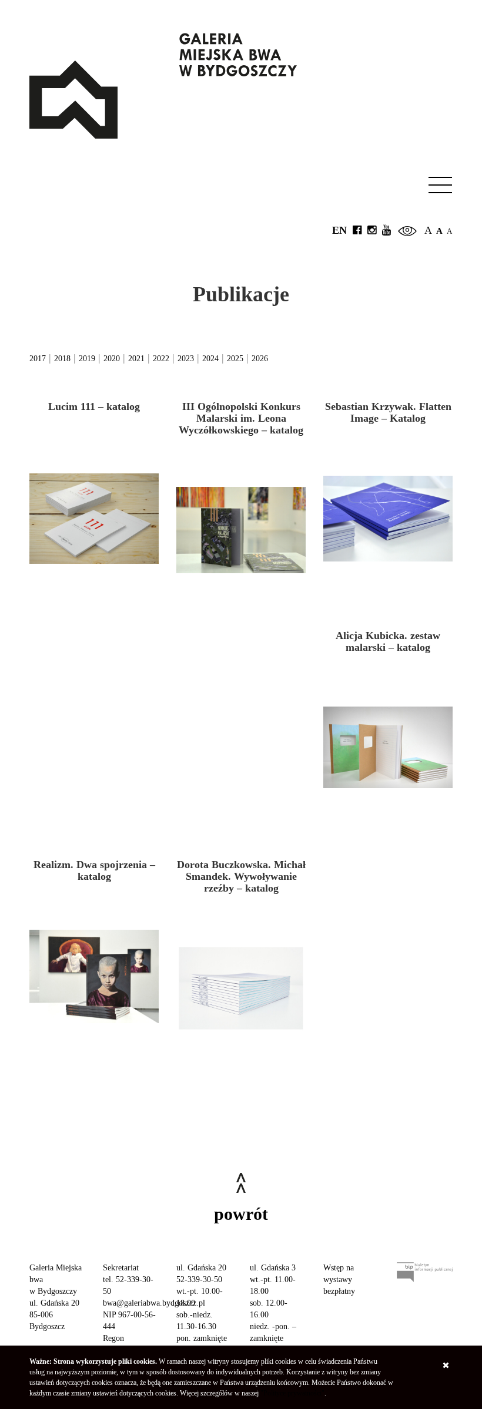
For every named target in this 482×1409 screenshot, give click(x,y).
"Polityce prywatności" (292, 1393)
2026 (260, 358)
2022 (161, 358)
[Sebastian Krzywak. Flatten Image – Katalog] (388, 519)
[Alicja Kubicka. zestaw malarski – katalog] (388, 748)
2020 (111, 358)
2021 (136, 358)
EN (339, 230)
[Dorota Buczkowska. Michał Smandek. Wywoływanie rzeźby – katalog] (241, 988)
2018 (62, 358)
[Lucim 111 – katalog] (94, 519)
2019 (87, 358)
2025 (235, 358)
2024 (210, 358)
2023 (186, 358)
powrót (241, 1213)
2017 (37, 358)
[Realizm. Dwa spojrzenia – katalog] (94, 977)
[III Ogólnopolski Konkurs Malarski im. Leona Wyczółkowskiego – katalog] (241, 530)
